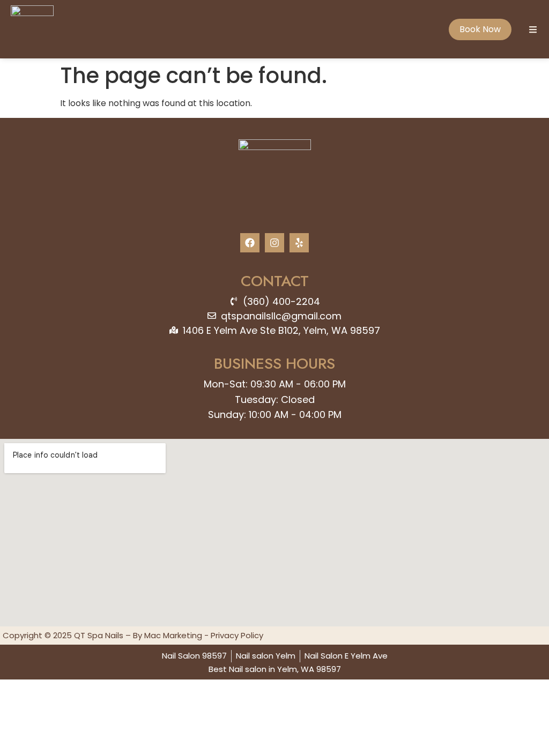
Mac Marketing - (177, 635)
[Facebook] (249, 242)
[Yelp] (299, 242)
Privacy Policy (237, 635)
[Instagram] (274, 242)
